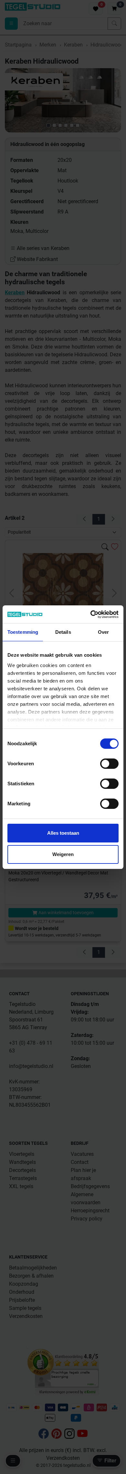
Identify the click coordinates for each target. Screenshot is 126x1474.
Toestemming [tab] (22, 632)
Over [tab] (103, 632)
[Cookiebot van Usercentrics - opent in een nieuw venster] (91, 614)
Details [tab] (63, 632)
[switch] (109, 763)
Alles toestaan (63, 833)
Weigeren (63, 854)
